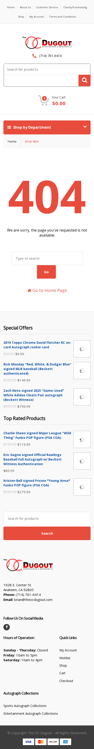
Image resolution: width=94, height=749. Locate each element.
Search (47, 533)
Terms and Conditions (62, 16)
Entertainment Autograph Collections (30, 713)
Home (11, 7)
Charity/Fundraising (75, 7)
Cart (62, 673)
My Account (36, 16)
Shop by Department (31, 127)
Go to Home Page (49, 290)
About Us (25, 7)
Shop (21, 16)
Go (46, 271)
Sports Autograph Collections (25, 706)
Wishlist (64, 658)
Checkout (66, 681)
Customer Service (47, 7)
